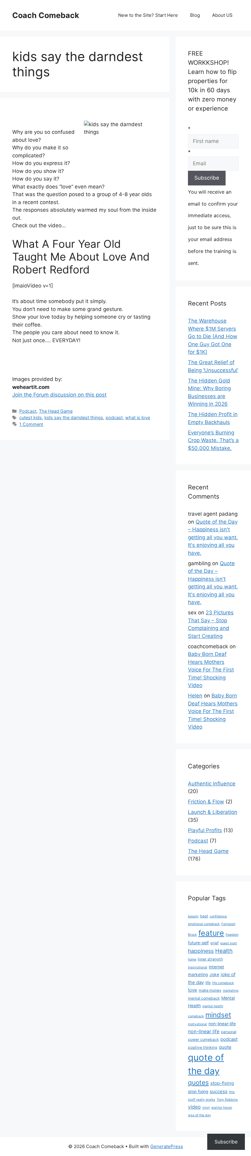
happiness (201, 951)
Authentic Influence (211, 784)
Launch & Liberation (212, 812)
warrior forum (221, 1108)
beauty (193, 916)
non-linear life (203, 1031)
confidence (218, 916)
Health (224, 950)
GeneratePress (166, 1146)
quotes (198, 1082)
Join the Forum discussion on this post (59, 395)
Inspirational (197, 967)
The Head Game (56, 411)
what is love (137, 417)
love (192, 990)
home (192, 959)
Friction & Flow (206, 802)
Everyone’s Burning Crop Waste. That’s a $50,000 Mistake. (213, 440)
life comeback (223, 983)
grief (214, 943)
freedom (232, 935)
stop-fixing (222, 1083)
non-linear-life (222, 1023)
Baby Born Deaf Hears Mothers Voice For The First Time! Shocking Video (211, 669)
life (208, 982)
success (218, 1091)
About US (222, 15)
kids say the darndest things (73, 417)
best (204, 916)
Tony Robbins (227, 1100)
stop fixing (198, 1091)
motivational (197, 1024)
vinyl (206, 1108)
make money (210, 990)
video (194, 1107)
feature (211, 933)
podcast (114, 417)
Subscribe (226, 1142)
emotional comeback (204, 924)
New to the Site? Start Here (148, 15)
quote (225, 1047)
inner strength (210, 959)
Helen (195, 696)
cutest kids (30, 417)
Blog (195, 15)
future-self (198, 942)
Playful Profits (205, 830)
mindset (218, 1015)
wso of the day (199, 1115)
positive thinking (202, 1047)
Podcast (27, 411)
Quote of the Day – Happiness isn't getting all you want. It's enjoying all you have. (213, 537)
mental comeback (204, 998)
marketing (230, 991)
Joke (214, 974)
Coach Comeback (45, 15)
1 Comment (31, 424)
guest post (228, 943)
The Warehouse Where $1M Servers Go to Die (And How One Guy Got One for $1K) (212, 336)
